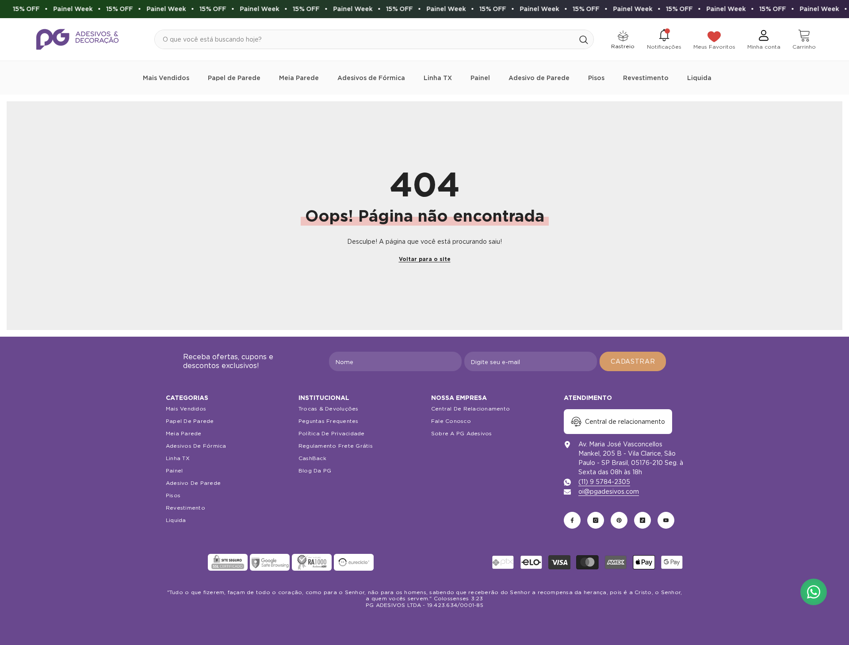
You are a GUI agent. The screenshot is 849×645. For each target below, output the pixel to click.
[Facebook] (572, 520)
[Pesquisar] (374, 39)
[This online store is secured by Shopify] (186, 562)
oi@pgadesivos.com (608, 491)
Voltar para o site (425, 259)
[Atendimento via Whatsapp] (813, 592)
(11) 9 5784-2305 (604, 481)
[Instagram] (595, 520)
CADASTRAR (633, 361)
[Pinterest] (619, 520)
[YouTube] (666, 520)
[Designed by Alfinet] (424, 622)
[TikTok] (642, 520)
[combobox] (364, 39)
